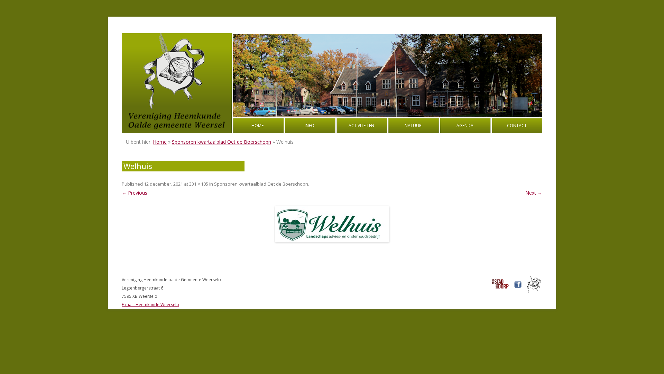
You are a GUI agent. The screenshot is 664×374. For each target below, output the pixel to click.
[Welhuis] (332, 224)
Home (257, 125)
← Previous (134, 192)
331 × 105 (198, 184)
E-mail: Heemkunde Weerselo (150, 305)
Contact (517, 125)
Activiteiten (361, 125)
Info (309, 125)
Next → (533, 192)
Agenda (464, 125)
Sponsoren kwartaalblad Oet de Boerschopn (221, 142)
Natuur (413, 125)
